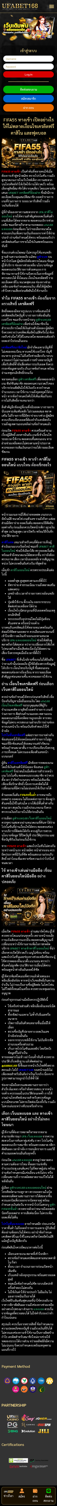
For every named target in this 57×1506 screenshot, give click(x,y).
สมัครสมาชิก (28, 98)
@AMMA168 (9, 1065)
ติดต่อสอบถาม (28, 89)
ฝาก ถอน (28, 107)
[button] (51, 6)
